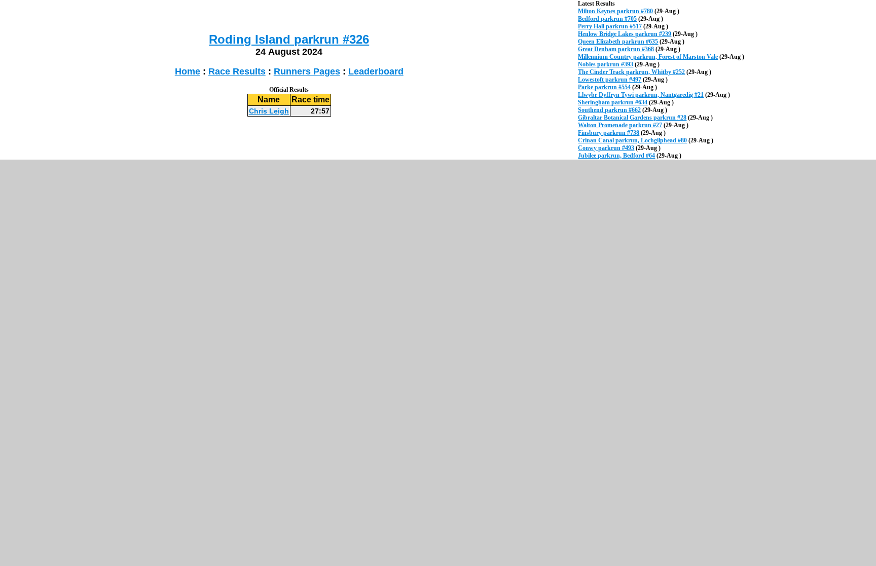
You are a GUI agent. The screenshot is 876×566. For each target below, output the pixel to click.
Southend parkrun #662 (609, 110)
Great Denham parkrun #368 (616, 49)
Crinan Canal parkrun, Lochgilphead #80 (632, 140)
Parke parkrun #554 (604, 87)
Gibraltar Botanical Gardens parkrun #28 (632, 117)
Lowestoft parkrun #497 (609, 79)
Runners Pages (307, 71)
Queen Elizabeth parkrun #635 (618, 41)
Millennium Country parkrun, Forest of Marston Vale (648, 56)
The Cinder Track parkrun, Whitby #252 (631, 72)
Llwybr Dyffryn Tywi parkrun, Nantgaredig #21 (641, 94)
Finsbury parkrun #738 (608, 132)
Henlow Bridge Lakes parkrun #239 (624, 33)
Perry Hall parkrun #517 (610, 26)
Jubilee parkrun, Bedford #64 (616, 155)
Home (187, 71)
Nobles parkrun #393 (605, 64)
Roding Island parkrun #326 (289, 39)
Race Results (237, 71)
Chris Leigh (269, 111)
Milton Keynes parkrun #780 (615, 11)
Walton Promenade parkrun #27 (620, 125)
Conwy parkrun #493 (606, 148)
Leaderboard (376, 71)
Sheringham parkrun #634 (612, 102)
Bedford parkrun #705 (607, 18)
